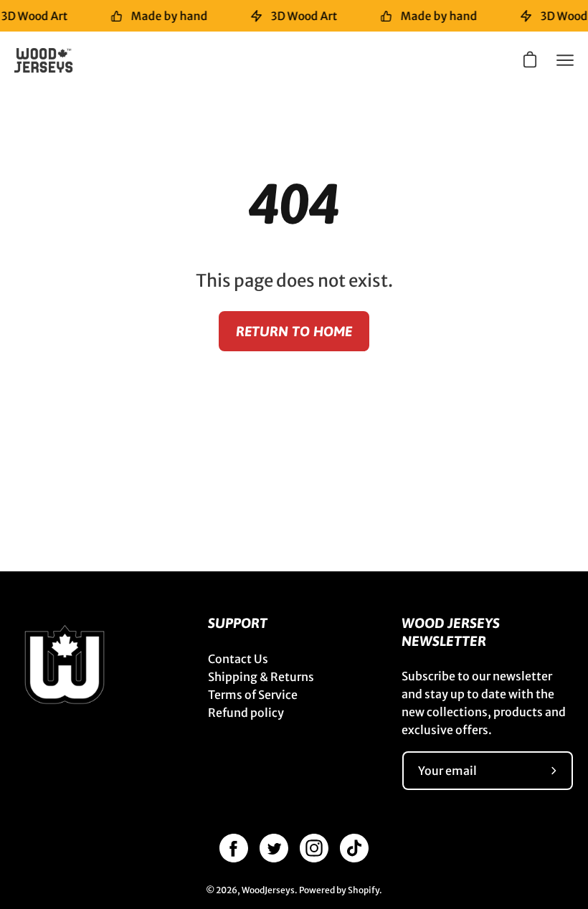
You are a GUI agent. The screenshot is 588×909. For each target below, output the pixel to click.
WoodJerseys (268, 890)
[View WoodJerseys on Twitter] (274, 848)
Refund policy (246, 712)
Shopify (363, 890)
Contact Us (238, 659)
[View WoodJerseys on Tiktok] (354, 848)
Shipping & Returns (261, 677)
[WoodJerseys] (50, 60)
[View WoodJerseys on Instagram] (314, 848)
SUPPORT (237, 623)
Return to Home (294, 331)
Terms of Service (253, 694)
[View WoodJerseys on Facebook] (233, 848)
